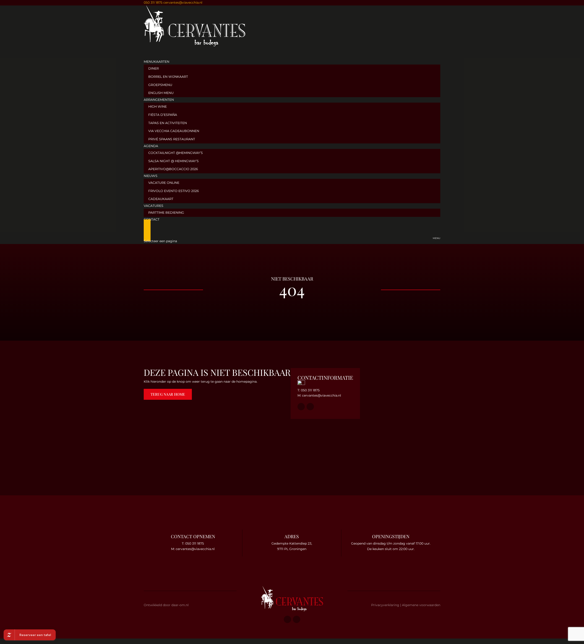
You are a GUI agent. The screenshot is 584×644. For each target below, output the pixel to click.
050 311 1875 (153, 2)
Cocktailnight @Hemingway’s (175, 153)
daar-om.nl (180, 605)
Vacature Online (163, 183)
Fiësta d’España (162, 115)
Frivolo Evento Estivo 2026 (173, 191)
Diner (153, 68)
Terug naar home (168, 394)
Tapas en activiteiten (167, 123)
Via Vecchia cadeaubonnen (173, 131)
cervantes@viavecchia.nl (321, 395)
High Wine (157, 106)
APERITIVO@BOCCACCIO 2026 (173, 169)
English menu (161, 93)
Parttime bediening (166, 212)
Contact (151, 219)
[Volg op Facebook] (9, 316)
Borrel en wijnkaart (168, 77)
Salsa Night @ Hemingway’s (173, 161)
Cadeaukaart (160, 199)
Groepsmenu (160, 85)
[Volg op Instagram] (9, 327)
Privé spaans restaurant (171, 139)
